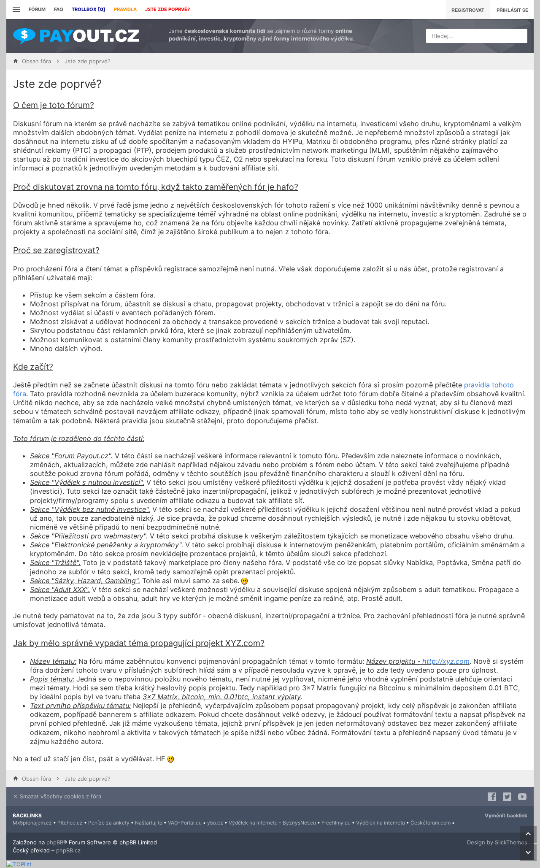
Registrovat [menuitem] (467, 10)
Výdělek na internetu (380, 822)
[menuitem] (89, 9)
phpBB (54, 842)
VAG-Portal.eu (185, 822)
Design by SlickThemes (497, 842)
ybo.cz (215, 822)
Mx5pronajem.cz (32, 822)
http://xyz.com (446, 661)
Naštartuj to (148, 822)
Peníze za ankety (109, 822)
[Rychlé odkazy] (15, 9)
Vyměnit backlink (506, 815)
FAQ (58, 9)
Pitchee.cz (70, 822)
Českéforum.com (430, 822)
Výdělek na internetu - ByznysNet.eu (272, 822)
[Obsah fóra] (76, 35)
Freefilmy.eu (336, 822)
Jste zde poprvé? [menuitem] (167, 9)
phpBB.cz (68, 850)
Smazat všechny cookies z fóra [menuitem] (59, 796)
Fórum (37, 9)
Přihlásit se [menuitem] (512, 10)
